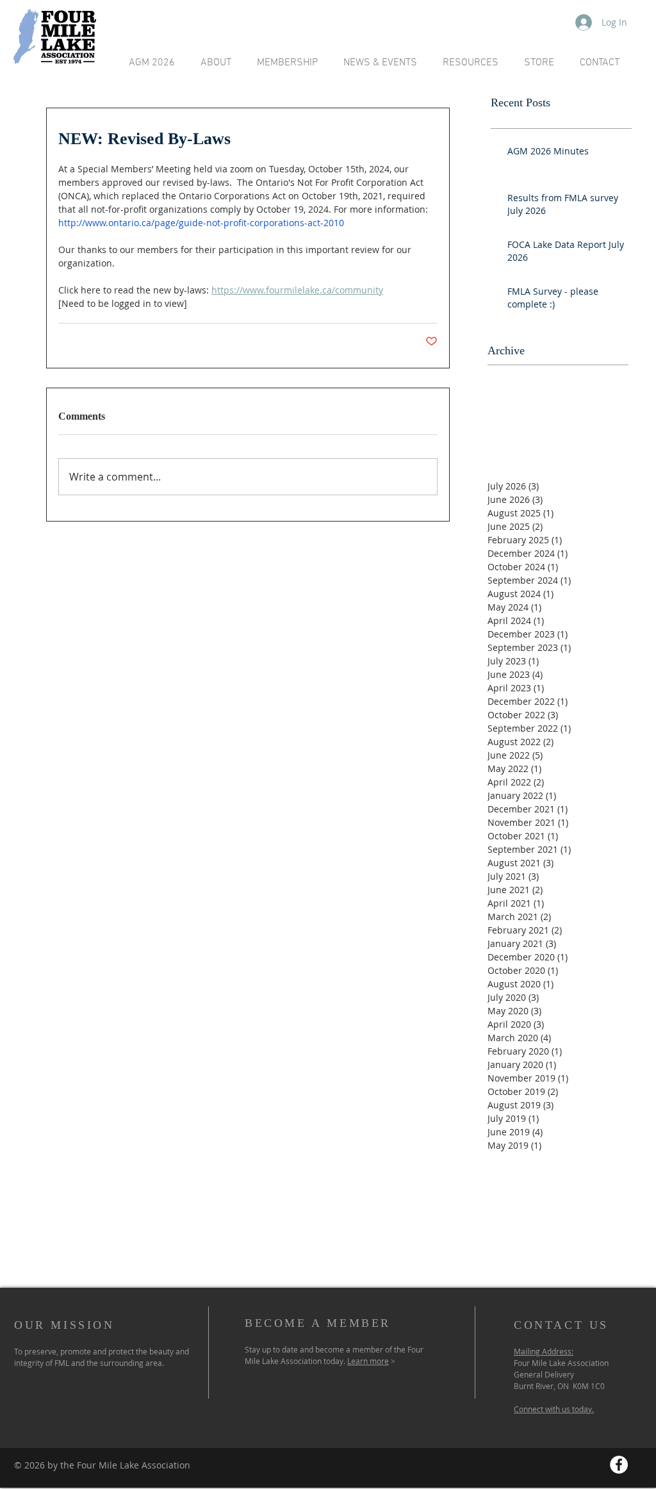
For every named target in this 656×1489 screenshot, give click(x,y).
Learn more (368, 1361)
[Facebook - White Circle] (619, 1465)
